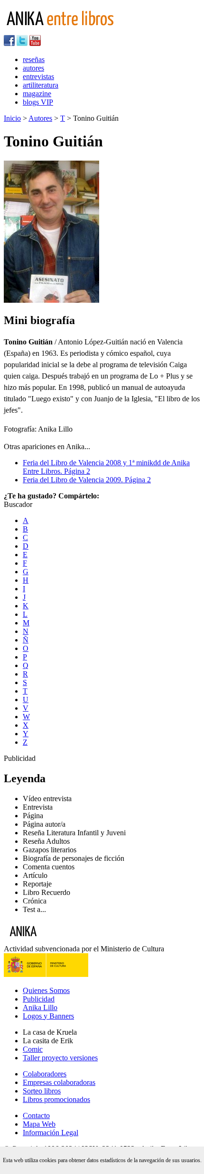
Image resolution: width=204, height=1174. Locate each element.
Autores (40, 118)
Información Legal (50, 1133)
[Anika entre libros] (53, 940)
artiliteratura (40, 85)
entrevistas (38, 76)
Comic (33, 1049)
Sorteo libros (42, 1091)
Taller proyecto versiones (60, 1058)
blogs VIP (38, 102)
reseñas (34, 59)
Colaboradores (44, 1074)
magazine (37, 94)
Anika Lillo (40, 1007)
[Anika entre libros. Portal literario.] (66, 31)
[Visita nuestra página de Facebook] (9, 43)
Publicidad (39, 999)
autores (33, 68)
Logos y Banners (48, 1016)
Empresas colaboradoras (59, 1082)
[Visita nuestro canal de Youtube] (35, 43)
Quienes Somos (46, 990)
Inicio (12, 118)
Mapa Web (39, 1124)
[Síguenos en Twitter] (22, 43)
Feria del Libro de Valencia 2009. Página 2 (87, 480)
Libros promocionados (56, 1099)
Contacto (36, 1115)
